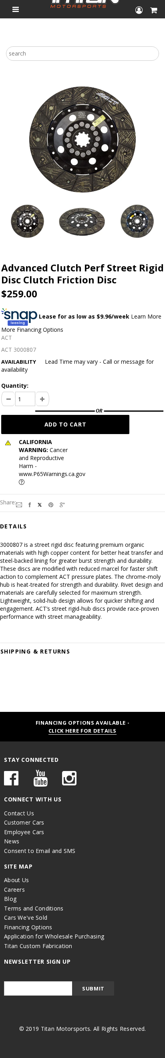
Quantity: (14, 385)
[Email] (19, 504)
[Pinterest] (50, 504)
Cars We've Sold (25, 917)
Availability (18, 361)
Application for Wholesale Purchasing (54, 936)
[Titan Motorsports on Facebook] (11, 782)
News (11, 841)
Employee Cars (24, 832)
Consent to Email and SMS (40, 851)
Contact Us (19, 813)
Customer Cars (24, 822)
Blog (10, 899)
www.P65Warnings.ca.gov (52, 474)
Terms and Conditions (34, 908)
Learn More (146, 316)
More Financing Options (32, 329)
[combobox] (82, 53)
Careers (14, 889)
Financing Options (28, 927)
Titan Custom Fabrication (38, 946)
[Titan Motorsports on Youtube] (40, 782)
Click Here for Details (82, 730)
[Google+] (62, 504)
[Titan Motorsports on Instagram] (69, 782)
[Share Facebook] (29, 504)
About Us (16, 880)
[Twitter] (39, 504)
